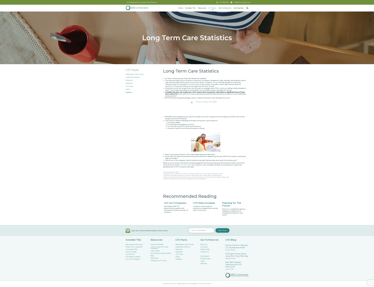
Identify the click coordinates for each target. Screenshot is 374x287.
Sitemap (203, 263)
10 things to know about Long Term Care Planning (236, 255)
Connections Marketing (204, 283)
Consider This (190, 8)
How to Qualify (131, 252)
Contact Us (204, 252)
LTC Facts (212, 8)
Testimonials (204, 249)
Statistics (129, 92)
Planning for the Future (134, 244)
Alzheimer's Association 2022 (171, 172)
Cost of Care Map (157, 244)
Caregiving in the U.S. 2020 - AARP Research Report (209, 173)
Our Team (204, 247)
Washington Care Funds (134, 74)
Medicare (129, 83)
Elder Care (154, 258)
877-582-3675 (224, 2)
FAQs (128, 89)
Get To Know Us (225, 8)
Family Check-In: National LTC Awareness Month (236, 246)
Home (180, 8)
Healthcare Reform (133, 77)
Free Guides (155, 251)
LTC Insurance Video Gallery (161, 253)
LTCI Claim (129, 86)
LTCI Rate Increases (133, 257)
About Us (203, 244)
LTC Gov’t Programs (133, 259)
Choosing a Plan (132, 249)
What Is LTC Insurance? (134, 247)
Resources (202, 8)
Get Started (238, 8)
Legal (202, 261)
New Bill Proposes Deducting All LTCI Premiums (233, 264)
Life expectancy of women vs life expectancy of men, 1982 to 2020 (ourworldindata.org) (199, 175)
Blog (152, 256)
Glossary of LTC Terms (159, 260)
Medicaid (129, 80)
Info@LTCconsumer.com (242, 2)
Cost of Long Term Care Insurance (159, 247)
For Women (130, 254)
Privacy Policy (205, 258)
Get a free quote (186, 165)
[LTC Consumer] (137, 7)
